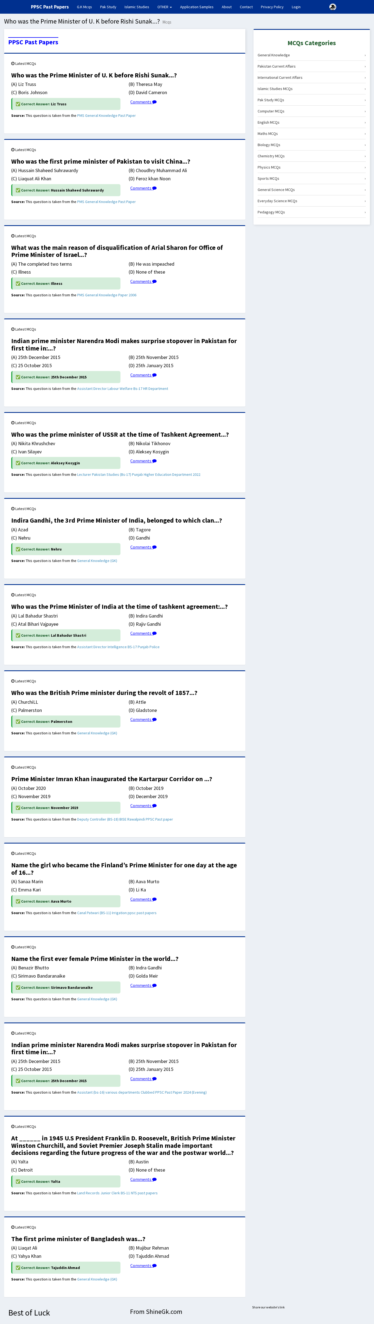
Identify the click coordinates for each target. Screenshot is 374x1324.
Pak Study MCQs (312, 99)
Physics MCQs (312, 167)
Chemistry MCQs (312, 155)
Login (296, 6)
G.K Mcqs (86, 6)
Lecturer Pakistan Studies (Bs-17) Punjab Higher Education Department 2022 (138, 474)
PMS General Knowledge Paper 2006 (106, 294)
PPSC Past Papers (33, 42)
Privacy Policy (272, 6)
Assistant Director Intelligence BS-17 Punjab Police (118, 646)
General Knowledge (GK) (97, 560)
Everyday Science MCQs (312, 200)
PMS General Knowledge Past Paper (106, 115)
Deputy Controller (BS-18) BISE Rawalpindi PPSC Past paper (125, 819)
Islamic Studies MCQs (312, 88)
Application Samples (197, 6)
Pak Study (108, 6)
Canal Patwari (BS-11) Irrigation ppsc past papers (117, 912)
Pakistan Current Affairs (312, 66)
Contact (246, 6)
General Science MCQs (312, 189)
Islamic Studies (137, 6)
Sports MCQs (312, 178)
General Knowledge (312, 55)
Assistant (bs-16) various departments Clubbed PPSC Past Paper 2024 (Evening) (142, 1092)
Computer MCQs (312, 111)
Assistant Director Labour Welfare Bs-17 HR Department (122, 388)
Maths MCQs (312, 133)
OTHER (163, 6)
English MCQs (312, 122)
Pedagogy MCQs (312, 212)
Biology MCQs (312, 144)
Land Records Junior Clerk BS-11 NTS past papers (117, 1192)
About (227, 6)
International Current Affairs (312, 77)
